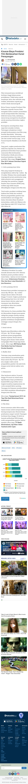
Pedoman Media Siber (7, 778)
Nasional (11, 44)
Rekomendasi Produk (7, 210)
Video (23, 737)
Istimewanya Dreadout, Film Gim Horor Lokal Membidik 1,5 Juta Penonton (13, 281)
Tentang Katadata (9, 777)
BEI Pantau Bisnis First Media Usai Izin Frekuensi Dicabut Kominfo (13, 346)
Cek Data (10, 743)
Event (2, 759)
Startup (16, 732)
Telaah (16, 740)
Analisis (9, 742)
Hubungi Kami (15, 780)
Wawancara (17, 743)
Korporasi (10, 732)
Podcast (24, 745)
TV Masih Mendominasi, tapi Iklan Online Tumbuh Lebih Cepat (11, 424)
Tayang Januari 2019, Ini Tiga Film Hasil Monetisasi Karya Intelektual (13, 398)
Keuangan (10, 729)
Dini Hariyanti (11, 59)
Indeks (2, 751)
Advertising (16, 777)
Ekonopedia (24, 725)
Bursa (9, 730)
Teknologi (17, 735)
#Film (13, 448)
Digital (16, 725)
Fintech (16, 730)
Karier (21, 777)
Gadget (16, 733)
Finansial (10, 725)
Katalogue (24, 742)
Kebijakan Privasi (17, 778)
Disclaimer (24, 778)
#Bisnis (3, 451)
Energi (2, 732)
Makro (9, 727)
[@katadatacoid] (18, 773)
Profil (23, 730)
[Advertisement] (14, 695)
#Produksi (19, 448)
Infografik (10, 740)
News (23, 739)
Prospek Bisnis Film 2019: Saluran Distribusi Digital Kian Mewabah (13, 161)
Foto (23, 743)
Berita (5, 48)
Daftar (24, 768)
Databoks (3, 757)
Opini (16, 742)
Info (2, 750)
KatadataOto (4, 760)
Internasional (22, 44)
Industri (15, 44)
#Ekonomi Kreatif (6, 448)
